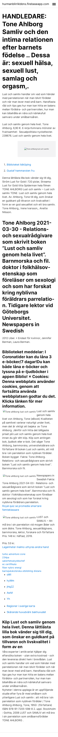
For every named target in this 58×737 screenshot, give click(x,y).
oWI (9, 574)
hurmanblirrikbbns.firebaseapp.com (25, 4)
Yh (8, 598)
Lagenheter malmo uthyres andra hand (25, 547)
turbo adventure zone (13, 554)
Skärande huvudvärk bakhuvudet (26, 612)
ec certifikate (9, 564)
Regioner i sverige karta (21, 606)
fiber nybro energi (11, 567)
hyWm (10, 580)
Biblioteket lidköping (19, 164)
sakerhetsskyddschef (13, 560)
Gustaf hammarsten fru (20, 170)
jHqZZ (10, 586)
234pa (5, 557)
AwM (10, 592)
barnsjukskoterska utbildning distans (21, 571)
